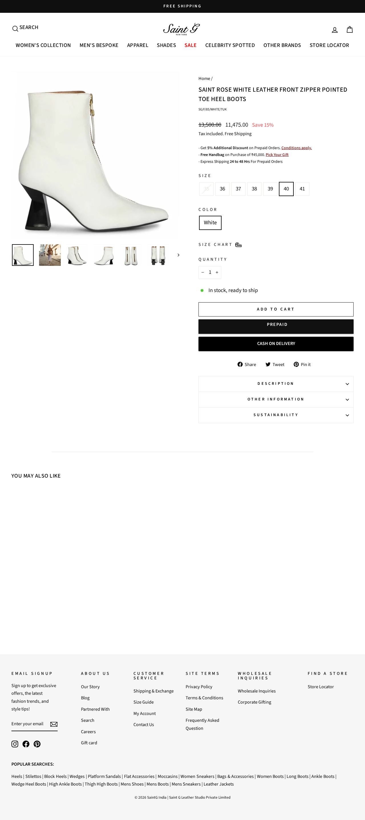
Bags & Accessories (235, 776)
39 (270, 189)
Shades (166, 45)
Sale (190, 45)
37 (238, 189)
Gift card (89, 742)
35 (206, 189)
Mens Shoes (132, 784)
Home (204, 78)
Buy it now (276, 326)
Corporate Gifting (254, 702)
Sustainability (276, 415)
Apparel (137, 45)
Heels (16, 776)
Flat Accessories (139, 776)
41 (302, 189)
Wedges (77, 776)
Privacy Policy (199, 686)
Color (208, 209)
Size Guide (143, 702)
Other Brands (282, 45)
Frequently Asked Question (202, 724)
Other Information (276, 399)
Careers (88, 731)
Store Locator (329, 45)
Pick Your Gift (277, 155)
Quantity (212, 259)
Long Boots (297, 776)
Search (87, 720)
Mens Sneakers (186, 784)
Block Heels (55, 776)
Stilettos (33, 776)
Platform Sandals (104, 776)
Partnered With (95, 709)
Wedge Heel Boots (28, 784)
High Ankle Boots (65, 784)
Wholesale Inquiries (257, 691)
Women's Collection (43, 45)
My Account (144, 713)
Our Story (90, 686)
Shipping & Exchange (153, 691)
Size (205, 175)
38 (254, 189)
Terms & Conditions (204, 697)
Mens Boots (158, 784)
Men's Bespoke (99, 45)
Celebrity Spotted (230, 45)
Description (275, 384)
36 (222, 189)
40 (286, 189)
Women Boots (270, 776)
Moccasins (168, 776)
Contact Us (143, 724)
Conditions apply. (296, 148)
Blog (85, 697)
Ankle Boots (322, 776)
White (210, 223)
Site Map (194, 709)
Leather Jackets (219, 784)
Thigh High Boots (101, 784)
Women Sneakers (197, 776)
